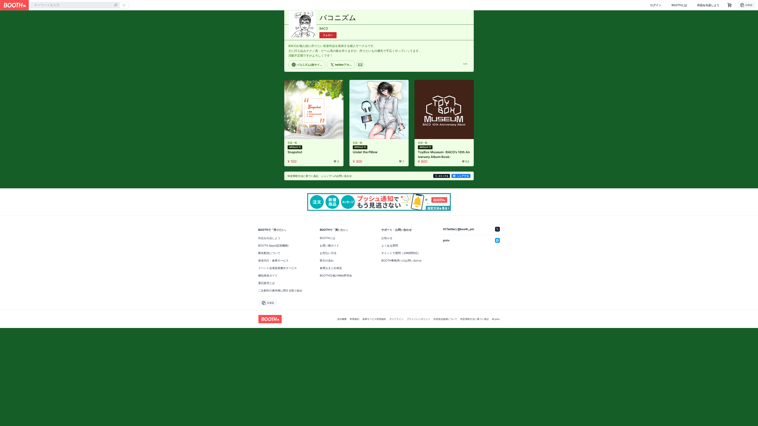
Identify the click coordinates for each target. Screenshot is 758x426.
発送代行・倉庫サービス (273, 260)
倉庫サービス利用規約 (374, 319)
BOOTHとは (679, 5)
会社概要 (342, 319)
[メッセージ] (360, 64)
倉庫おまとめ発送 (331, 268)
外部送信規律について (445, 319)
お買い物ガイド (329, 245)
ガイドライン (396, 319)
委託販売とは (266, 283)
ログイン (655, 5)
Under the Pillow (365, 152)
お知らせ (386, 238)
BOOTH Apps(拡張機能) (273, 245)
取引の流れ (327, 260)
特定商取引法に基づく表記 (474, 319)
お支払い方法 (328, 253)
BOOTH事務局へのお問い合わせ (401, 260)
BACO (323, 28)
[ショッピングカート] (729, 5)
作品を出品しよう (708, 5)
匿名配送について (269, 253)
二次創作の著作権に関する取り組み (280, 290)
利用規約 (354, 319)
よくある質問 (389, 245)
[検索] (115, 5)
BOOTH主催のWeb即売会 (336, 275)
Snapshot (295, 152)
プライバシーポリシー (418, 319)
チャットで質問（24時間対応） (401, 253)
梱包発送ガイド (268, 275)
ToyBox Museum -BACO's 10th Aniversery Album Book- (444, 154)
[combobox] (75, 5)
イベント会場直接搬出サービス (277, 268)
